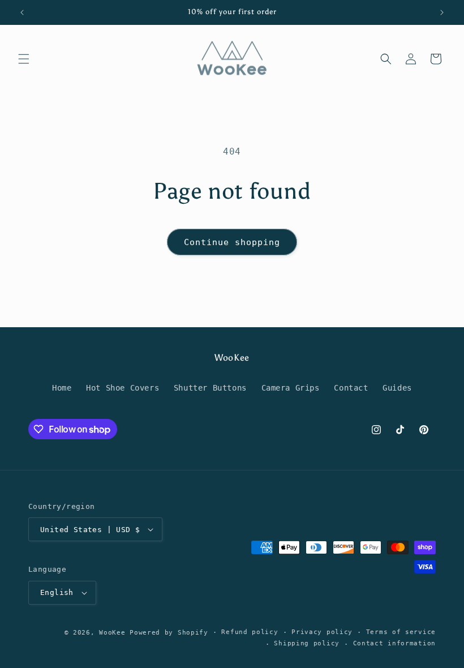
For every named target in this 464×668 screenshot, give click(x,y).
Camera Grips (290, 387)
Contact (351, 387)
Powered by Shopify (169, 632)
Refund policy (249, 632)
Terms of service (401, 632)
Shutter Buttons (210, 387)
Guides (397, 387)
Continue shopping (232, 242)
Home (61, 387)
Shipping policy (307, 643)
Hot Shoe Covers (122, 387)
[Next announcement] (441, 12)
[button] (23, 58)
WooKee (112, 632)
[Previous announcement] (22, 12)
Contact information (394, 643)
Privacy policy (322, 632)
